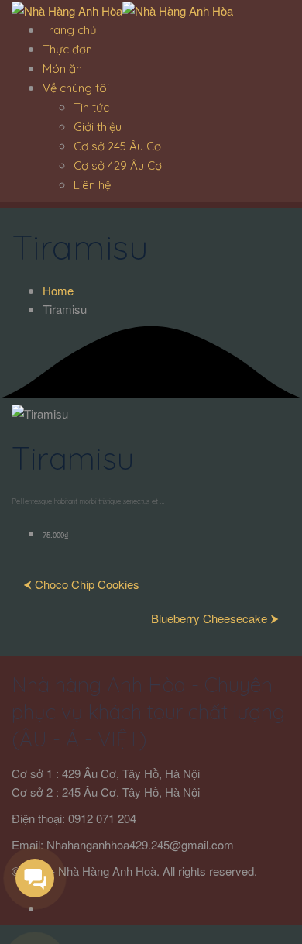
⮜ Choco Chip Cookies (81, 584)
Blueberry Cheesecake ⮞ (215, 618)
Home (58, 290)
